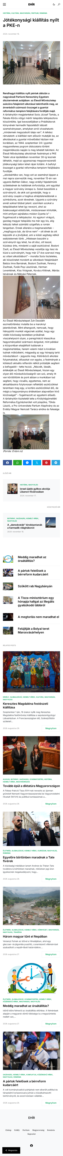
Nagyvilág (33, 485)
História (6, 13)
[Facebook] (31, 1145)
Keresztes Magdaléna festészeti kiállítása (25, 705)
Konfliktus (31, 1075)
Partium (35, 13)
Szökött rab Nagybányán (35, 586)
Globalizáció (16, 697)
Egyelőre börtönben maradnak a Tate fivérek (29, 859)
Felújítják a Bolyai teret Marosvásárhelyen (33, 630)
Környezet (42, 930)
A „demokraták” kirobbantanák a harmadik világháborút (24, 526)
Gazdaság (20, 518)
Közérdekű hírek (10, 1002)
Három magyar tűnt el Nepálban (25, 936)
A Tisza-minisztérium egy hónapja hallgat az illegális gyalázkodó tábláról (36, 601)
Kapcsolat (32, 1134)
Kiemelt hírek (32, 518)
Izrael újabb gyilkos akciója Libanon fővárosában (35, 490)
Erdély (6, 697)
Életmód (7, 851)
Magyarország (23, 782)
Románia (43, 13)
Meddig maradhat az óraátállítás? (32, 559)
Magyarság (25, 13)
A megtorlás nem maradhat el (38, 617)
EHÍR (31, 4)
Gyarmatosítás (36, 779)
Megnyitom (50, 728)
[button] (4, 4)
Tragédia (17, 932)
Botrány (11, 518)
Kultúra (15, 13)
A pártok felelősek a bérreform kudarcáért (33, 572)
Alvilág (6, 779)
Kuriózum (42, 851)
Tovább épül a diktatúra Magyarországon (31, 786)
